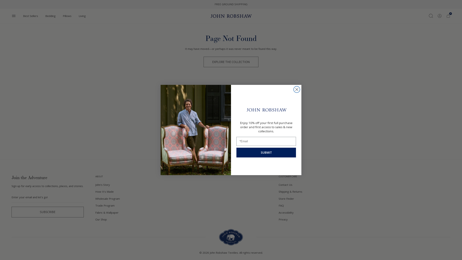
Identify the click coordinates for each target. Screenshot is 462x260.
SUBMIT (266, 153)
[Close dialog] (297, 89)
